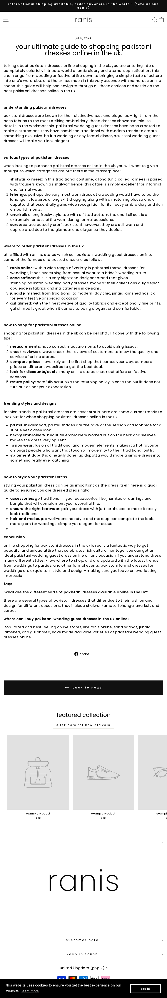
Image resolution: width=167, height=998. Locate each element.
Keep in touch (82, 954)
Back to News (86, 687)
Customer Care (82, 940)
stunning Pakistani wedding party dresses (49, 283)
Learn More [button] (30, 991)
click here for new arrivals (83, 725)
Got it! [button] (145, 988)
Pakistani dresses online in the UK (84, 165)
